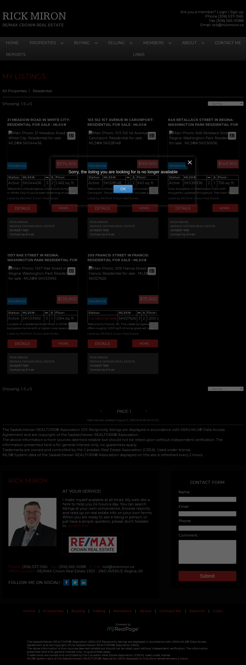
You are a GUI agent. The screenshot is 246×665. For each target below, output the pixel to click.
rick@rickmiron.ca (228, 25)
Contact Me (228, 43)
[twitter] (76, 582)
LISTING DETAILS (22, 208)
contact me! (77, 526)
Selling (116, 43)
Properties (43, 43)
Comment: (188, 535)
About (189, 43)
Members (153, 43)
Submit (207, 576)
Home (12, 43)
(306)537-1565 (19, 230)
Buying (82, 43)
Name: (184, 492)
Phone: (184, 521)
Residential (42, 91)
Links (139, 54)
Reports (16, 54)
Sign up (237, 12)
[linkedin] (84, 582)
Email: (184, 506)
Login (222, 12)
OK (123, 189)
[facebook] (67, 582)
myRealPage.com (123, 629)
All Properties (14, 91)
